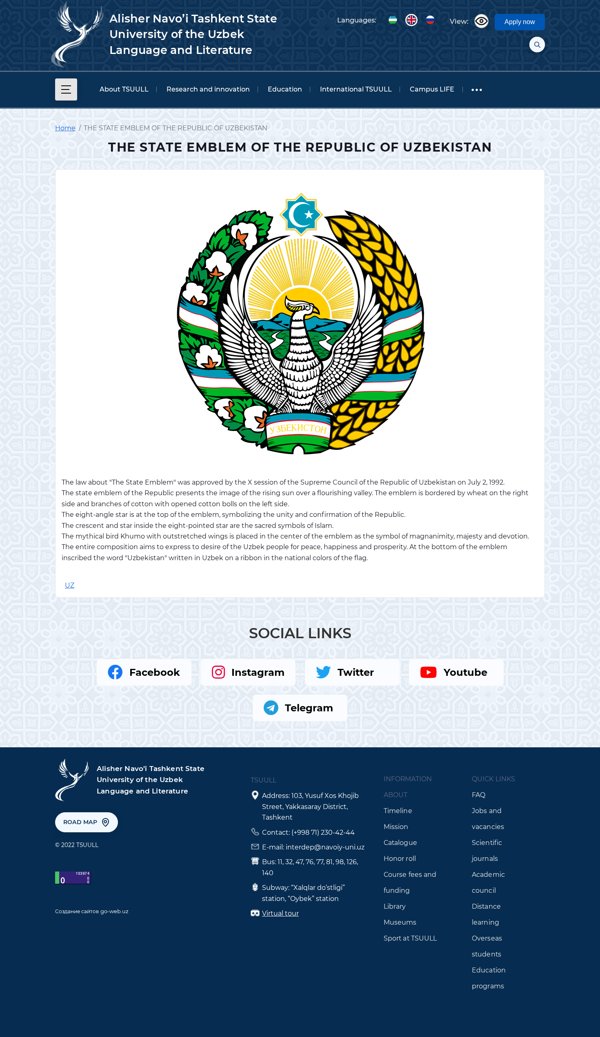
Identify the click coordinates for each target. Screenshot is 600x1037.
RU (430, 20)
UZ (393, 20)
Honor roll (400, 859)
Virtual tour (280, 913)
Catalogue (400, 843)
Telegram (309, 708)
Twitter (356, 672)
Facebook (154, 672)
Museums (400, 922)
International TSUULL (356, 89)
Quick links (493, 779)
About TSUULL (124, 89)
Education (285, 89)
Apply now (519, 21)
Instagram (257, 672)
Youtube (465, 672)
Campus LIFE (432, 89)
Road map (80, 822)
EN (411, 20)
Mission (396, 827)
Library (395, 906)
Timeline (398, 811)
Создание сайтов (77, 911)
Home (65, 128)
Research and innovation (208, 89)
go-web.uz (114, 911)
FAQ (478, 795)
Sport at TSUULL (410, 938)
